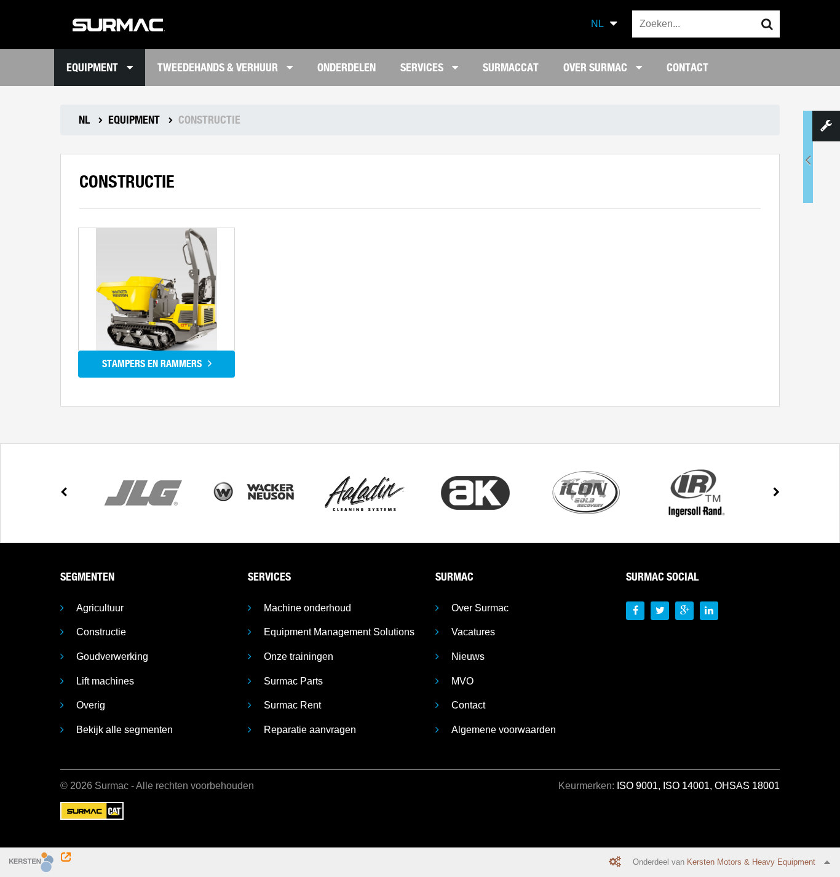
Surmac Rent (292, 705)
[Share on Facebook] (635, 610)
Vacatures (473, 632)
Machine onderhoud (307, 608)
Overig (90, 705)
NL (597, 23)
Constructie (101, 632)
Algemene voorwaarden (503, 729)
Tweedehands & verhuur (218, 67)
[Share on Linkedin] (709, 610)
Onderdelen (346, 67)
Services (423, 67)
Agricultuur (100, 608)
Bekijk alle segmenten (124, 729)
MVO (462, 681)
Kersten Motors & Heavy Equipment (751, 862)
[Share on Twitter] (660, 610)
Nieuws (468, 656)
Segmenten (87, 576)
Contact (687, 67)
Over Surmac (596, 67)
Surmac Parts (293, 681)
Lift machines (105, 681)
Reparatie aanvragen (310, 729)
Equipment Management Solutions (339, 632)
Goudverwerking (112, 656)
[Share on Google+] (684, 610)
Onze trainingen (298, 656)
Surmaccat (511, 67)
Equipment (93, 67)
